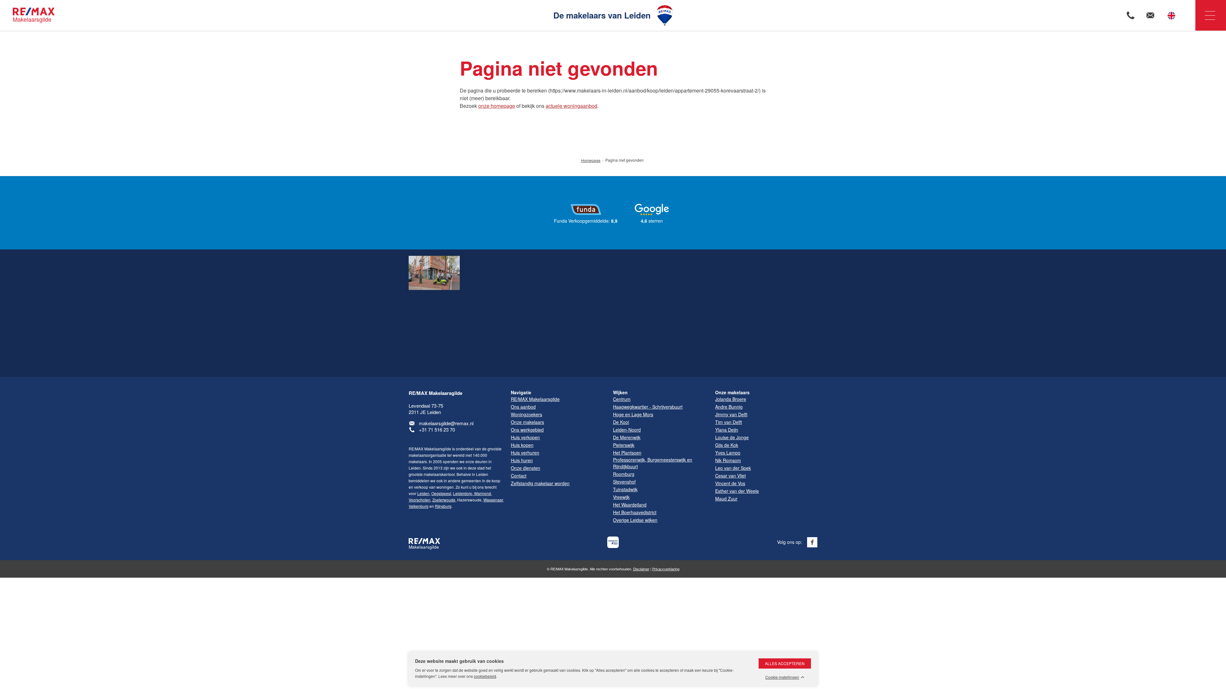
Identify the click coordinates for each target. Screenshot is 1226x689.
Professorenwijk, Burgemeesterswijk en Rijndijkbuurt (652, 463)
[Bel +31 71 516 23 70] (1130, 15)
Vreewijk (621, 497)
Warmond (482, 493)
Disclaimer (641, 568)
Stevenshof (624, 481)
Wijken (620, 392)
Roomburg (623, 474)
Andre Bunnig (729, 407)
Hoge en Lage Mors (633, 414)
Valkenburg (418, 506)
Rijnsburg (443, 506)
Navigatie (1210, 15)
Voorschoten (419, 499)
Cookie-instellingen (782, 677)
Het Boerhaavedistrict (634, 512)
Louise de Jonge (732, 437)
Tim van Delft (728, 422)
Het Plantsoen (627, 452)
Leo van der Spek (733, 468)
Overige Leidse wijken (635, 520)
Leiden (423, 493)
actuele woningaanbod (571, 105)
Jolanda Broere (730, 399)
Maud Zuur (726, 498)
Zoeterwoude (443, 499)
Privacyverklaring (665, 568)
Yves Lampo (727, 452)
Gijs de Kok (726, 445)
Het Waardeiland (630, 504)
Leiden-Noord (627, 429)
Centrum (622, 399)
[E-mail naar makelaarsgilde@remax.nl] (1150, 15)
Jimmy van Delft (731, 414)
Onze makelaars (732, 392)
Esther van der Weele (737, 491)
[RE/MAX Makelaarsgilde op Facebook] (812, 542)
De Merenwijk (626, 437)
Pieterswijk (623, 445)
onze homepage (496, 105)
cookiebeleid (485, 676)
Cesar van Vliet (730, 475)
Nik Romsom (728, 460)
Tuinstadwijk (625, 489)
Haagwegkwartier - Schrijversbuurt (648, 407)
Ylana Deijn (726, 429)
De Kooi (621, 422)
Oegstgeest (441, 493)
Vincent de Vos (730, 483)
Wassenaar (493, 499)
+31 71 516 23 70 (437, 429)
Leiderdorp (462, 493)
